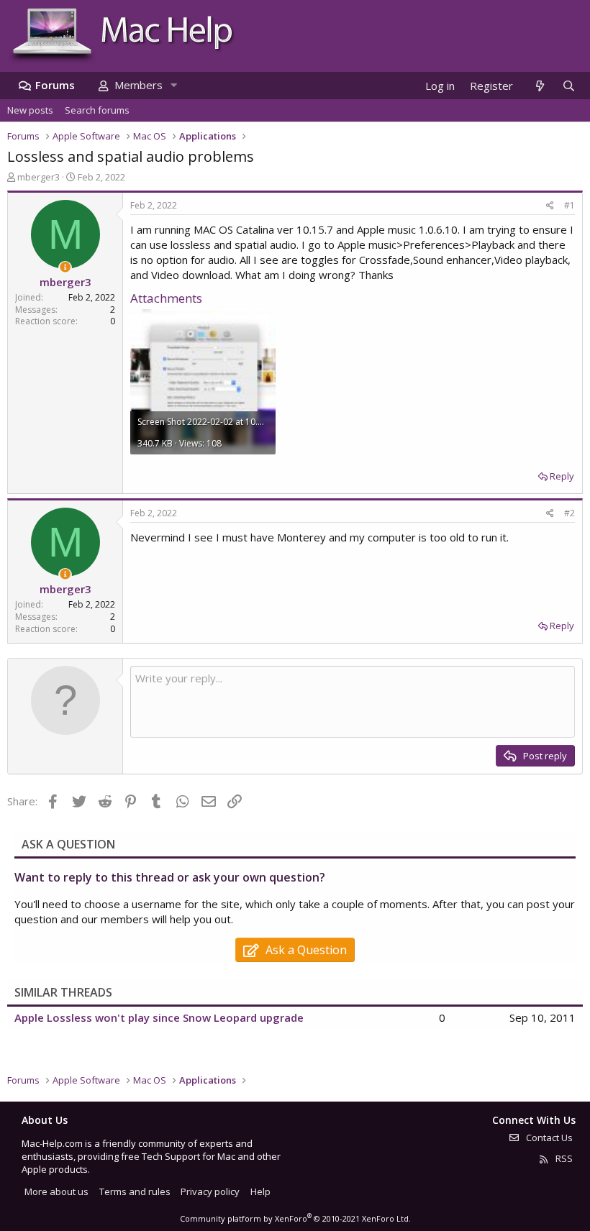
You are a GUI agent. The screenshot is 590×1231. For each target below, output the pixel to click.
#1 (569, 205)
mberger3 (38, 176)
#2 (569, 513)
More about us (56, 1191)
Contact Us (548, 1137)
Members (138, 85)
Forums (55, 85)
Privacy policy (210, 1191)
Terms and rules (135, 1191)
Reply (562, 476)
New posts (30, 110)
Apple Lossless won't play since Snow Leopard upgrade (159, 1017)
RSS (563, 1158)
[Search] (568, 86)
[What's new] (539, 86)
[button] (173, 85)
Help (260, 1191)
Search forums (97, 110)
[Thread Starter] (65, 267)
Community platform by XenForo (295, 1218)
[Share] (550, 206)
